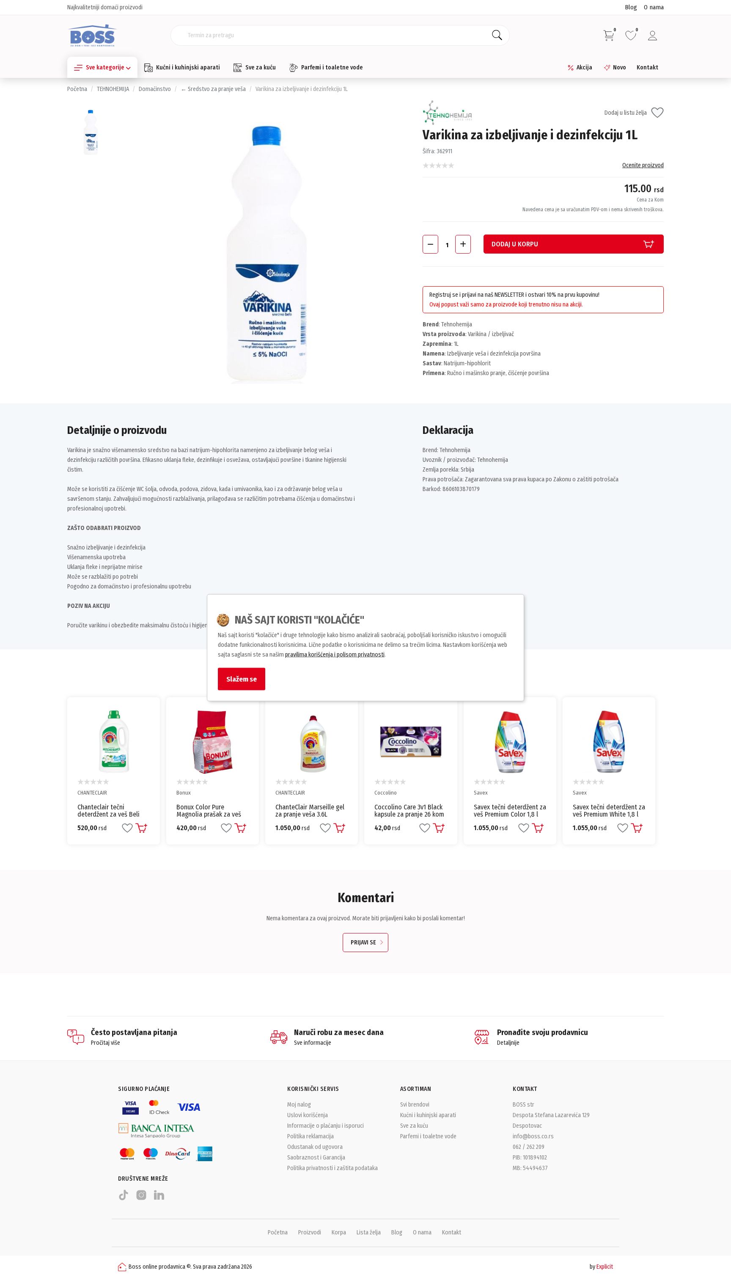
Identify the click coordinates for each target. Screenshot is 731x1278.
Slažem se (241, 678)
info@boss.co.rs (533, 1136)
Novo (619, 67)
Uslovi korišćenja (307, 1115)
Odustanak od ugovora (315, 1147)
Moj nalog (299, 1104)
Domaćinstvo (155, 89)
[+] (463, 244)
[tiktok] (123, 1198)
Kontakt (647, 67)
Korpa (339, 1232)
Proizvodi (309, 1232)
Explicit (604, 1266)
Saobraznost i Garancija (316, 1157)
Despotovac (527, 1125)
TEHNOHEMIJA (113, 89)
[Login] (653, 36)
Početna (77, 89)
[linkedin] (159, 1198)
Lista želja (369, 1232)
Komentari (366, 897)
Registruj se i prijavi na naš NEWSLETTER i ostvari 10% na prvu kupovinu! (514, 294)
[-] (430, 244)
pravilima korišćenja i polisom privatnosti (335, 654)
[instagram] (141, 1198)
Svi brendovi (414, 1104)
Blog (631, 7)
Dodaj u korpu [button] (515, 244)
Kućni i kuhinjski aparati (188, 67)
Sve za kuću (260, 67)
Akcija (584, 67)
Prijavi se (363, 942)
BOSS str (523, 1104)
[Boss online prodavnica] (92, 35)
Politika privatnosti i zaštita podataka (332, 1168)
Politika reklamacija (310, 1136)
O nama (654, 7)
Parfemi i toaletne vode (332, 67)
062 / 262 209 (528, 1147)
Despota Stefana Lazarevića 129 (551, 1115)
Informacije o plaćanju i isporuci (325, 1125)
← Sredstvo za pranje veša (213, 89)
